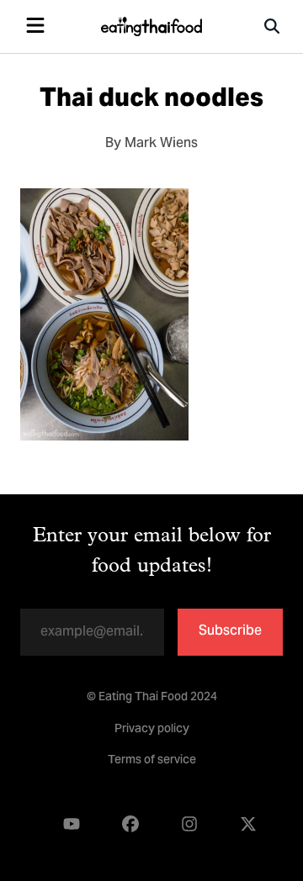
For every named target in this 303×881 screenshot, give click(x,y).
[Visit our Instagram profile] (189, 824)
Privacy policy (151, 729)
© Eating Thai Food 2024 (152, 697)
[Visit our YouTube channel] (71, 824)
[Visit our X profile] (248, 824)
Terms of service (152, 760)
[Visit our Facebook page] (130, 824)
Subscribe (230, 631)
